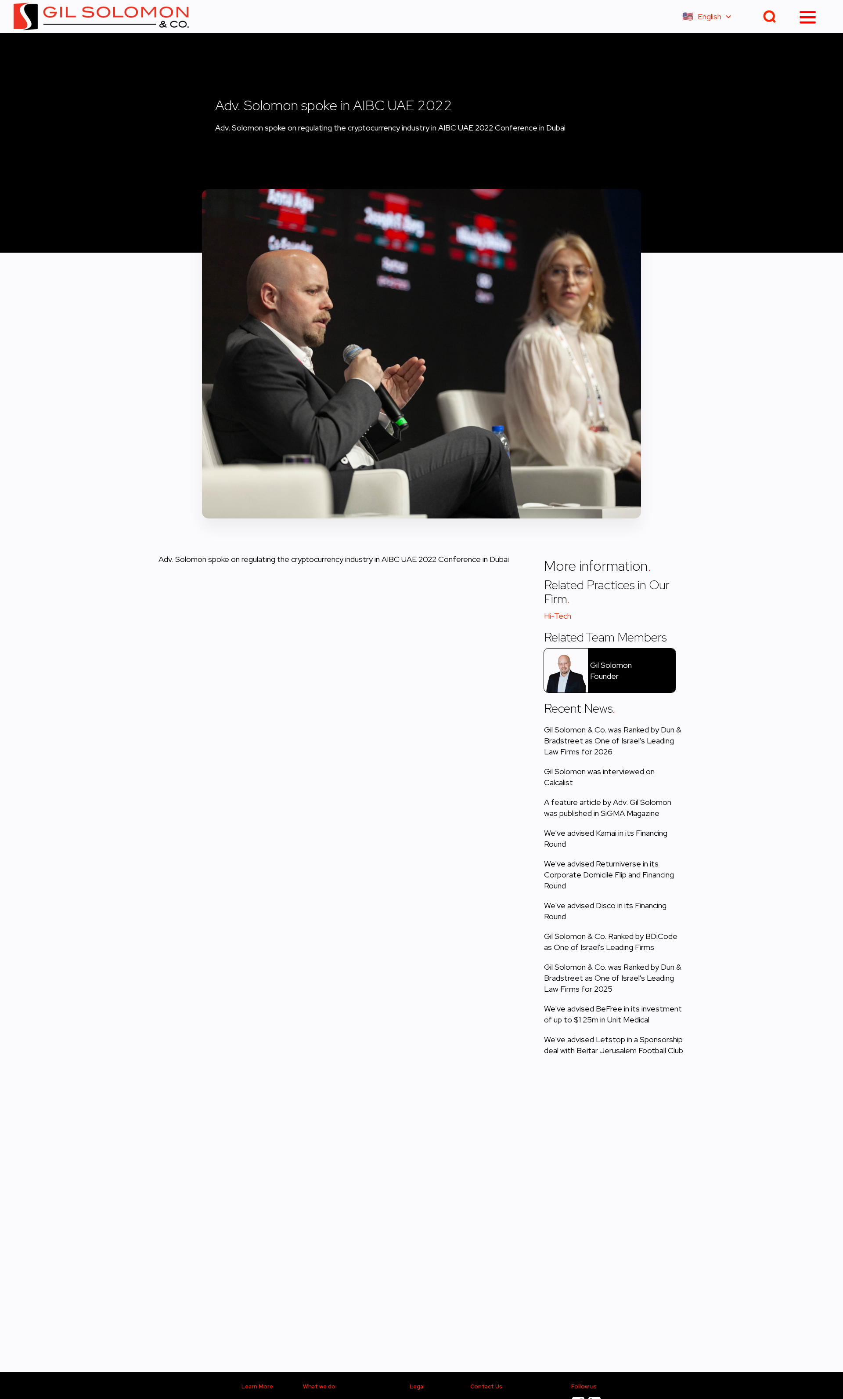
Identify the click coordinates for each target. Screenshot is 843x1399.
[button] (711, 16)
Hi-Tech (557, 616)
